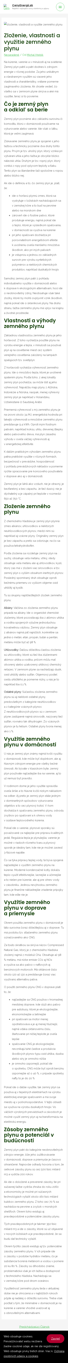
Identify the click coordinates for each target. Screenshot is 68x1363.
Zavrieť (55, 1338)
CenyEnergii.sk (22, 5)
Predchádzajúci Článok (34, 1326)
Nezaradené (11, 54)
